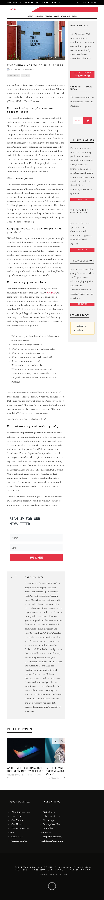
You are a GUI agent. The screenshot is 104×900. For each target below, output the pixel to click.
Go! (52, 469)
